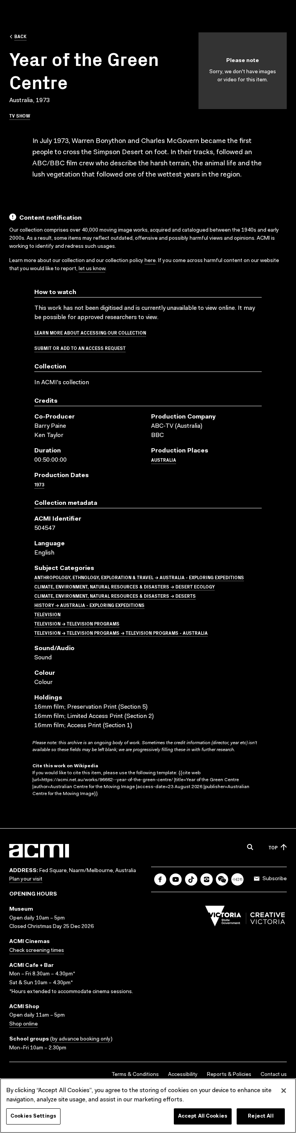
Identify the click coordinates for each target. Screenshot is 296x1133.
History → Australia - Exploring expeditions (89, 605)
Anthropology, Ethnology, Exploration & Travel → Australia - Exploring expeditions (139, 577)
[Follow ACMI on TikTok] (191, 879)
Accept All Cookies (202, 1116)
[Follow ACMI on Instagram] (206, 879)
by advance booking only (81, 1039)
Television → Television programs (76, 623)
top (273, 847)
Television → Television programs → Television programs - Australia (121, 632)
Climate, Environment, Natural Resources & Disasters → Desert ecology (124, 586)
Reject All (260, 1116)
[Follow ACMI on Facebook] (160, 879)
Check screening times (36, 950)
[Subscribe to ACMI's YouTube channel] (176, 879)
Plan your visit (25, 879)
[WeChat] (222, 879)
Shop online (23, 1024)
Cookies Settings (33, 1116)
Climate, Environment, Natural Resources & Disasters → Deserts (115, 595)
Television (47, 614)
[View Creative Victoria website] (245, 918)
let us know (92, 269)
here (150, 261)
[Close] (283, 1090)
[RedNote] (237, 879)
